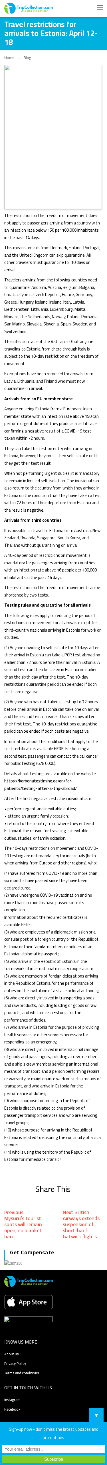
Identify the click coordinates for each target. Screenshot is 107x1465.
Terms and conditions (21, 1372)
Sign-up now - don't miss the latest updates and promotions (53, 1433)
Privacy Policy (15, 1363)
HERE (59, 748)
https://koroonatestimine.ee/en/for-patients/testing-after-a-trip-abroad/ (40, 784)
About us (11, 1353)
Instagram (12, 1399)
